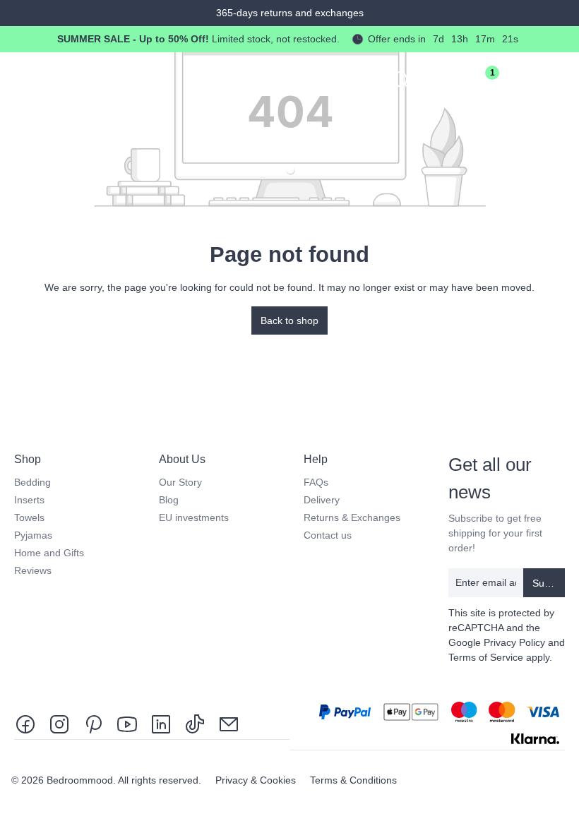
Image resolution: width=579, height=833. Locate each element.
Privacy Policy (514, 642)
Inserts (29, 499)
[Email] (229, 723)
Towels (29, 517)
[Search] (401, 79)
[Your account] (440, 79)
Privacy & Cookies (257, 780)
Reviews (33, 570)
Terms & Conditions (353, 780)
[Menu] (559, 79)
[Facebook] (28, 723)
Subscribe (548, 583)
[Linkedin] (161, 723)
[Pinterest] (93, 723)
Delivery (322, 499)
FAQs (316, 482)
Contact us (328, 535)
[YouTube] (127, 723)
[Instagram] (59, 723)
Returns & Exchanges (352, 517)
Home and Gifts (49, 552)
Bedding (32, 482)
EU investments (194, 517)
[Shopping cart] (519, 79)
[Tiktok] (195, 723)
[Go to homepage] (96, 76)
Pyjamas (33, 535)
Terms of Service (485, 657)
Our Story (180, 482)
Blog (169, 499)
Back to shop (289, 320)
